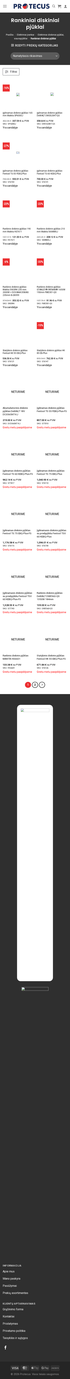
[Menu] (5, 6)
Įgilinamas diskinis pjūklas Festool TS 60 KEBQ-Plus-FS (18, 472)
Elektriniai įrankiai (25, 34)
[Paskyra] (65, 6)
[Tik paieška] (53, 6)
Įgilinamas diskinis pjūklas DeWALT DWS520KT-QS (49, 114)
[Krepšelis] (59, 6)
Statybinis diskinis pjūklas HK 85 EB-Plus (51, 351)
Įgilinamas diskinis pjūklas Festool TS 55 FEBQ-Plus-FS (52, 409)
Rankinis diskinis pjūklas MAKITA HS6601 (15, 657)
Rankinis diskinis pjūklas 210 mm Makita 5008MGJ (51, 230)
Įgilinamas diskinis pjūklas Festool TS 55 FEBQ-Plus (15, 172)
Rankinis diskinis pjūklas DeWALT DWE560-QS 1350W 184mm (49, 596)
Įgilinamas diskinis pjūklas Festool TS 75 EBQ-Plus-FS (17, 532)
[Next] (42, 685)
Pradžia (9, 34)
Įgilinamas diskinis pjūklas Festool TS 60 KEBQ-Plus (49, 172)
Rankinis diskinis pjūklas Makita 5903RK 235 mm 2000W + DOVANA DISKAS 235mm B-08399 (16, 291)
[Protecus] (32, 6)
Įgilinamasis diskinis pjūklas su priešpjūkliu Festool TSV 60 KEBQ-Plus (51, 533)
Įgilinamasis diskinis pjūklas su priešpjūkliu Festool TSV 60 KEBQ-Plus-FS (17, 596)
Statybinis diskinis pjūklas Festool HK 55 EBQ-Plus (15, 351)
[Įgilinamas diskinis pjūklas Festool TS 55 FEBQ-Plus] (18, 152)
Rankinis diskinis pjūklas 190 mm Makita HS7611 (17, 230)
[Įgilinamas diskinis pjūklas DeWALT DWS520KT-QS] (52, 94)
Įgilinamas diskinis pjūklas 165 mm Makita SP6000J (17, 114)
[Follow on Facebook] (5, 1348)
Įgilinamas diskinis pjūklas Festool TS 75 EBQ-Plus (50, 472)
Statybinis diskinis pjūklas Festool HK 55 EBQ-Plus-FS (51, 657)
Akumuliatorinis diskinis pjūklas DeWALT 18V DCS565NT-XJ (15, 411)
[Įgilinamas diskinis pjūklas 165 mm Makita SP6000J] (18, 94)
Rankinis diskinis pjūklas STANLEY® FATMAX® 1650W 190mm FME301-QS (51, 290)
